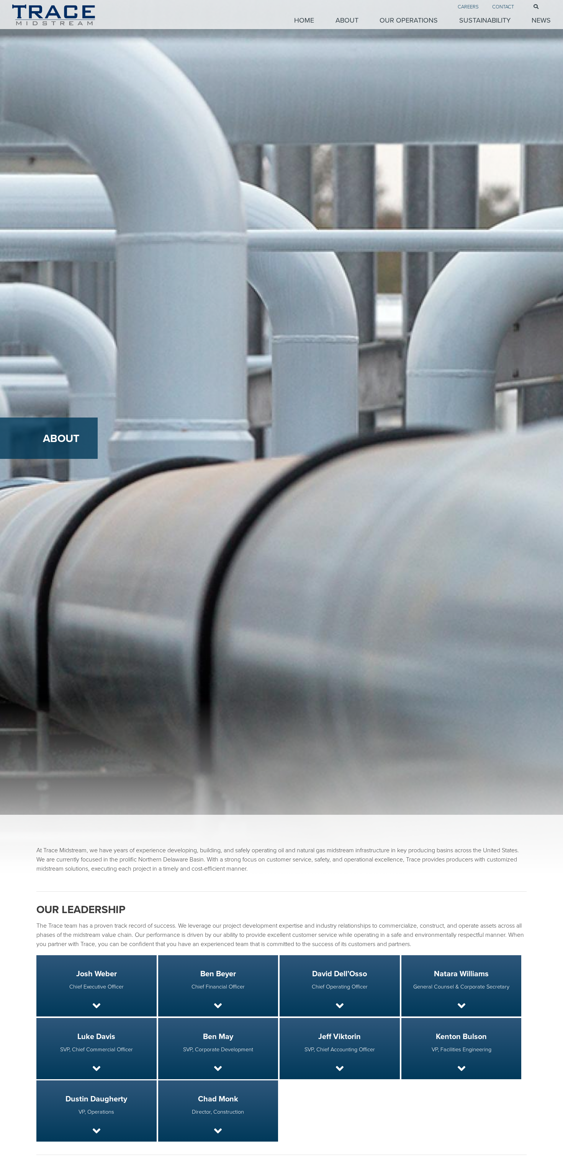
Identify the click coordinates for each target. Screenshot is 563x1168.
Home (304, 20)
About (347, 20)
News (541, 20)
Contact (503, 6)
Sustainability (484, 20)
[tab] (96, 985)
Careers (468, 6)
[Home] (76, 15)
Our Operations (409, 20)
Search (529, 7)
